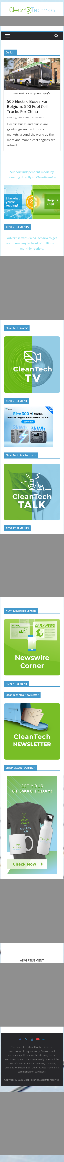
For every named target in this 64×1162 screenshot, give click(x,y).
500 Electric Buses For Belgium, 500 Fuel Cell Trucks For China (27, 106)
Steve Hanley (23, 117)
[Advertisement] (32, 288)
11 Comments (37, 117)
